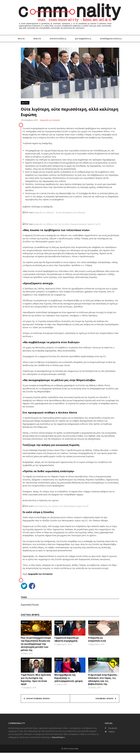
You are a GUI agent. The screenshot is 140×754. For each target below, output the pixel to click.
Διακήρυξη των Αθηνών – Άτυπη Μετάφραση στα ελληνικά (59, 212)
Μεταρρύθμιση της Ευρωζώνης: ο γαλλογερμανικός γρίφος (68, 677)
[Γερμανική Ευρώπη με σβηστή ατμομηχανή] (69, 635)
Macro (37, 38)
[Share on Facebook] (32, 586)
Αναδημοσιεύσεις (111, 38)
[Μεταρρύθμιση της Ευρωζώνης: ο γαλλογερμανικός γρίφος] (69, 672)
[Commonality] (70, 30)
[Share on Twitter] (24, 586)
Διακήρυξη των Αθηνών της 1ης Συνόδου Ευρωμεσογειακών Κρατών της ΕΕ (66, 224)
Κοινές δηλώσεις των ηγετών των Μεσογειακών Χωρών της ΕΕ (60, 506)
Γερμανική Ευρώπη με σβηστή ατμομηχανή (66, 639)
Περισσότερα (58, 737)
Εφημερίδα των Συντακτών (50, 120)
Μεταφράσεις (83, 38)
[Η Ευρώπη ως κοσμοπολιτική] (103, 635)
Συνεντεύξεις (58, 38)
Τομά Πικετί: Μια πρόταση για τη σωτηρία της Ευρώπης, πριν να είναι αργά (36, 679)
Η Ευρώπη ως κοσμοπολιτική (97, 639)
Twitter (111, 731)
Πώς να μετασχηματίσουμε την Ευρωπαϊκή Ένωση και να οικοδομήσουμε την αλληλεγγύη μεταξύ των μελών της (36, 644)
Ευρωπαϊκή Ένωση (30, 604)
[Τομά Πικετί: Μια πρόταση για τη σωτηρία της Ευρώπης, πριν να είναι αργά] (36, 672)
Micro (21, 38)
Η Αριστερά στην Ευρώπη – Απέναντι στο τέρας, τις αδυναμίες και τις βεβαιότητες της (103, 679)
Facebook (112, 728)
